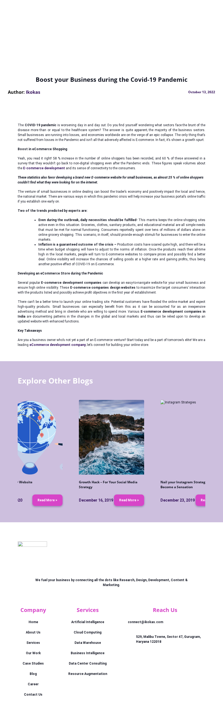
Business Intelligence (87, 653)
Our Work (33, 653)
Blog (33, 674)
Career (33, 684)
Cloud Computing (87, 632)
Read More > (47, 500)
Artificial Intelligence (87, 622)
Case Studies (33, 663)
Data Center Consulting (88, 663)
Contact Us (33, 694)
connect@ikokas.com (145, 622)
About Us (33, 632)
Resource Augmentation (87, 674)
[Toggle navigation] (198, 10)
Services (33, 643)
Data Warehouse (88, 643)
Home (33, 622)
